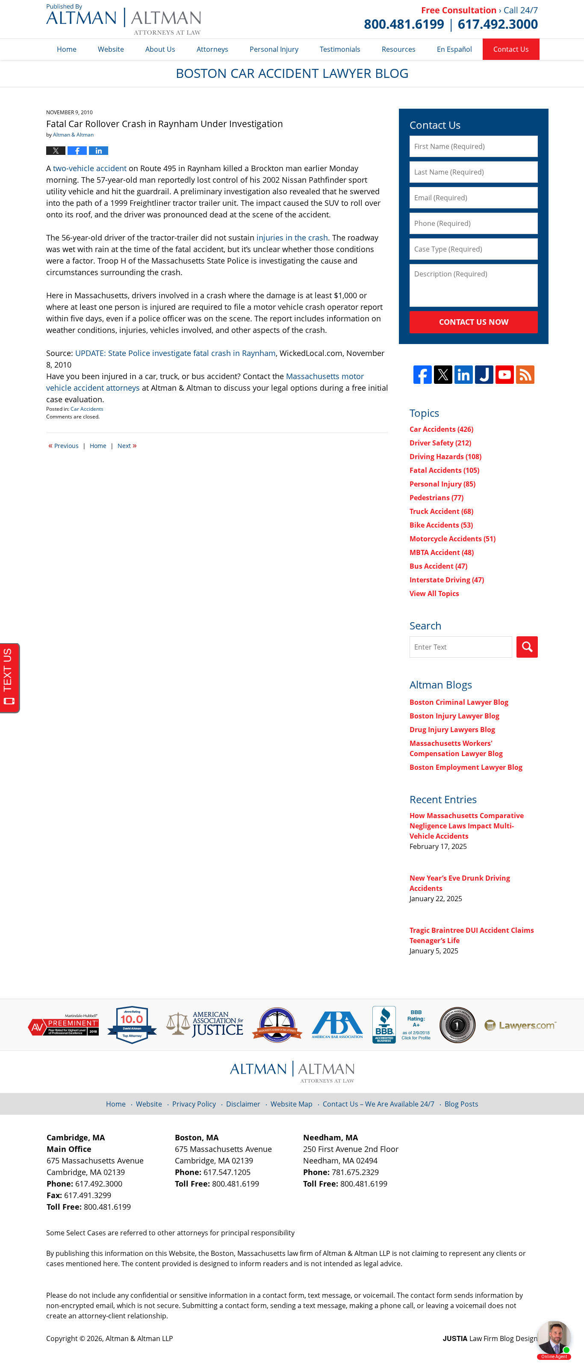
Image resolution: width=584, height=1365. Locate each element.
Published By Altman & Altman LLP (451, 19)
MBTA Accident (442, 552)
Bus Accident (438, 566)
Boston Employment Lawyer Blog (466, 767)
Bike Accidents (441, 525)
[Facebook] (422, 374)
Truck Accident (441, 511)
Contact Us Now (473, 322)
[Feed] (525, 374)
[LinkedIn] (463, 374)
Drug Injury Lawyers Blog (452, 729)
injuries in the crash (292, 237)
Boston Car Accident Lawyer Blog (123, 19)
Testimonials (340, 49)
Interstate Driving (447, 580)
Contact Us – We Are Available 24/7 (378, 1104)
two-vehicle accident (90, 168)
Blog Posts (461, 1104)
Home (67, 49)
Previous (63, 445)
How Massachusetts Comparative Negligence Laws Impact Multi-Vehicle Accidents (467, 826)
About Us (160, 49)
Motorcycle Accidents (453, 538)
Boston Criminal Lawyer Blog (459, 702)
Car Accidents (87, 408)
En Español (454, 49)
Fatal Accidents (444, 470)
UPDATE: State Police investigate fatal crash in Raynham (175, 353)
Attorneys (212, 49)
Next (127, 445)
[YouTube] (505, 374)
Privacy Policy (194, 1104)
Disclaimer (243, 1104)
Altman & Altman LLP (139, 1338)
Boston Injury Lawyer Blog (454, 716)
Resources (399, 49)
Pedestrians (436, 497)
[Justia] (484, 374)
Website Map (292, 1104)
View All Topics (434, 593)
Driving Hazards (445, 456)
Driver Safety (440, 443)
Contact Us (511, 49)
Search (527, 647)
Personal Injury (274, 49)
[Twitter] (443, 374)
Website (111, 49)
